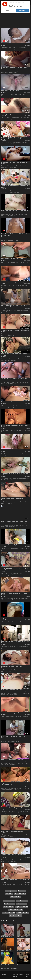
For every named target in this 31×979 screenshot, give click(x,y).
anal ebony (8, 894)
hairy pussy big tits (15, 915)
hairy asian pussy (9, 901)
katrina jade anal (11, 891)
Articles (4, 974)
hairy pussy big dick (9, 912)
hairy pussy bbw (8, 907)
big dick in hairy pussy (15, 909)
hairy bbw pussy (22, 904)
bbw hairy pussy (9, 904)
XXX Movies (19, 920)
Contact (21, 974)
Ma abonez (22, 10)
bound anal (21, 891)
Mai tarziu (9, 10)
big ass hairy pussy (22, 907)
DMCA (9, 974)
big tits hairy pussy (22, 912)
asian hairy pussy (22, 901)
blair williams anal (20, 894)
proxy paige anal (15, 896)
